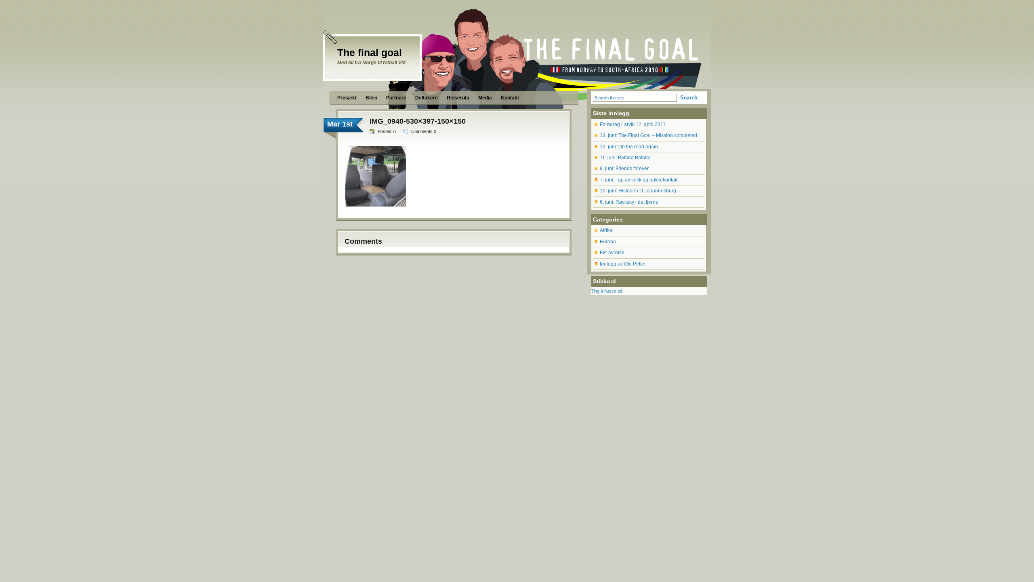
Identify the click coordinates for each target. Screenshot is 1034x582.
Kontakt (510, 98)
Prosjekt (347, 98)
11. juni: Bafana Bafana (625, 157)
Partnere (396, 98)
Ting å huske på (606, 291)
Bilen (371, 98)
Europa (608, 242)
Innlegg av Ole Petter (623, 264)
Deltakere (426, 98)
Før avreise (612, 252)
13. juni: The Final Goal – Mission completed (648, 135)
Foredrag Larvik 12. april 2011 (633, 124)
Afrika (606, 230)
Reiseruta (458, 98)
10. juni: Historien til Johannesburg (638, 191)
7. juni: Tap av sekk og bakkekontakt (639, 180)
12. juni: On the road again (629, 147)
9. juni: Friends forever (624, 168)
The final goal (369, 52)
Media (485, 98)
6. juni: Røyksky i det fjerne (629, 202)
